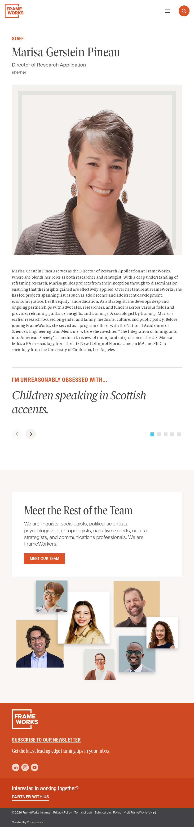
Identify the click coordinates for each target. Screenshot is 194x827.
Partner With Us (30, 796)
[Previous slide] (17, 434)
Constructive (35, 822)
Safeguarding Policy (108, 812)
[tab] (152, 434)
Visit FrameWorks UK (138, 812)
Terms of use (83, 812)
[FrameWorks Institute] (14, 11)
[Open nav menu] (167, 11)
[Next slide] (30, 434)
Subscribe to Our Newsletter (46, 740)
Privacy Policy (62, 812)
